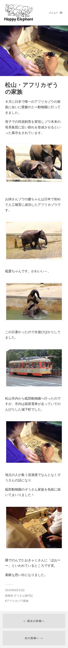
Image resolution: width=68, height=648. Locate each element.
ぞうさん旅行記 (23, 595)
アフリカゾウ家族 (17, 600)
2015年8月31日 (15, 590)
